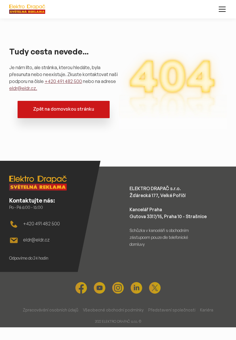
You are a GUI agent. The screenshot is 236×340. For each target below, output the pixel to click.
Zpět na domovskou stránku (63, 109)
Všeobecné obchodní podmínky (113, 309)
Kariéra (206, 309)
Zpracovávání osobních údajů (50, 309)
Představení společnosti (171, 309)
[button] (221, 9)
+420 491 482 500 (63, 81)
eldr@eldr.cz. (23, 88)
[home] (27, 9)
